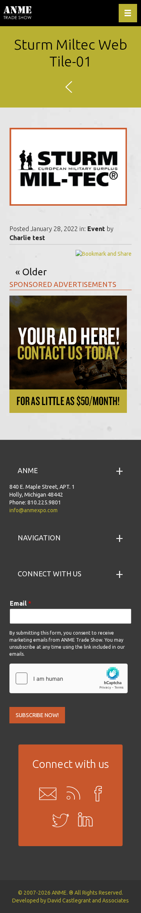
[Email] (45, 793)
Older (34, 272)
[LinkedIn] (83, 820)
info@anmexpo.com (33, 510)
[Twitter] (58, 820)
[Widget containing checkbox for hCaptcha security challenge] (68, 678)
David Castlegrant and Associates (88, 900)
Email (20, 603)
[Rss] (70, 793)
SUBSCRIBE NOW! (37, 715)
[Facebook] (95, 793)
